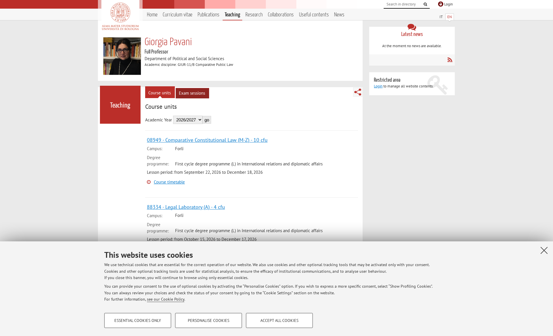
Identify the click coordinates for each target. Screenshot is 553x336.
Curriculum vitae (177, 15)
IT (441, 16)
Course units (159, 93)
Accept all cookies (279, 320)
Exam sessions (192, 93)
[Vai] (425, 4)
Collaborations (281, 15)
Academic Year (158, 120)
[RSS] (450, 60)
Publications (208, 15)
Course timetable (169, 182)
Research (254, 15)
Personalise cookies (208, 320)
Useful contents (314, 15)
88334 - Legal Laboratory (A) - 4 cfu (186, 207)
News (339, 15)
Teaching (232, 15)
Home (152, 15)
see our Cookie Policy (165, 299)
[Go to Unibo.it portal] (120, 16)
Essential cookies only (137, 320)
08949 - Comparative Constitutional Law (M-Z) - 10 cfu (207, 140)
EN (449, 16)
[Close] (544, 250)
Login (378, 86)
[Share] (357, 92)
